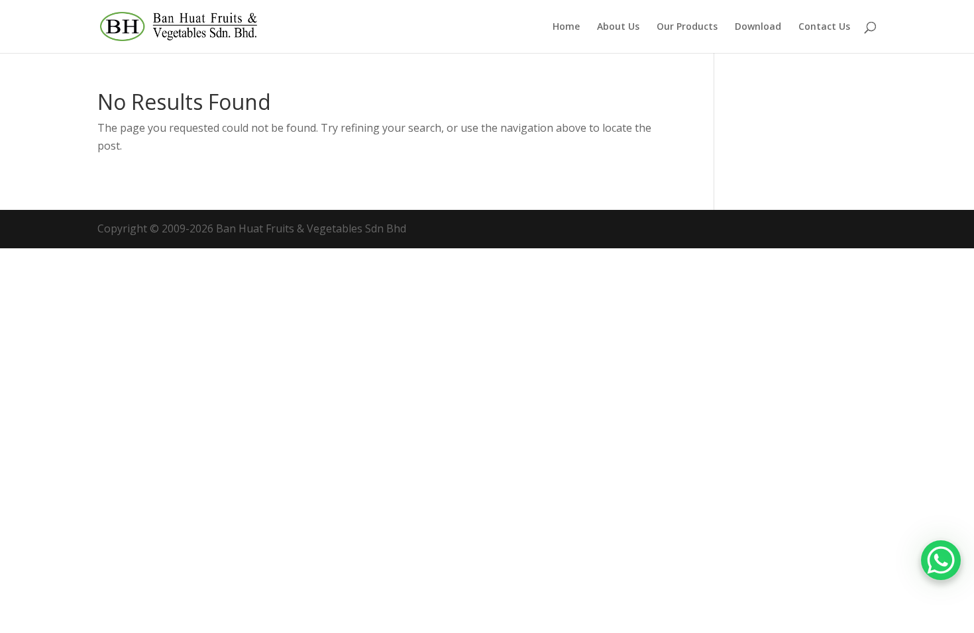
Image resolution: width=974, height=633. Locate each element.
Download (758, 27)
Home (566, 27)
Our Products (687, 27)
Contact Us (824, 27)
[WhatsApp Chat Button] (941, 560)
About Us (618, 27)
